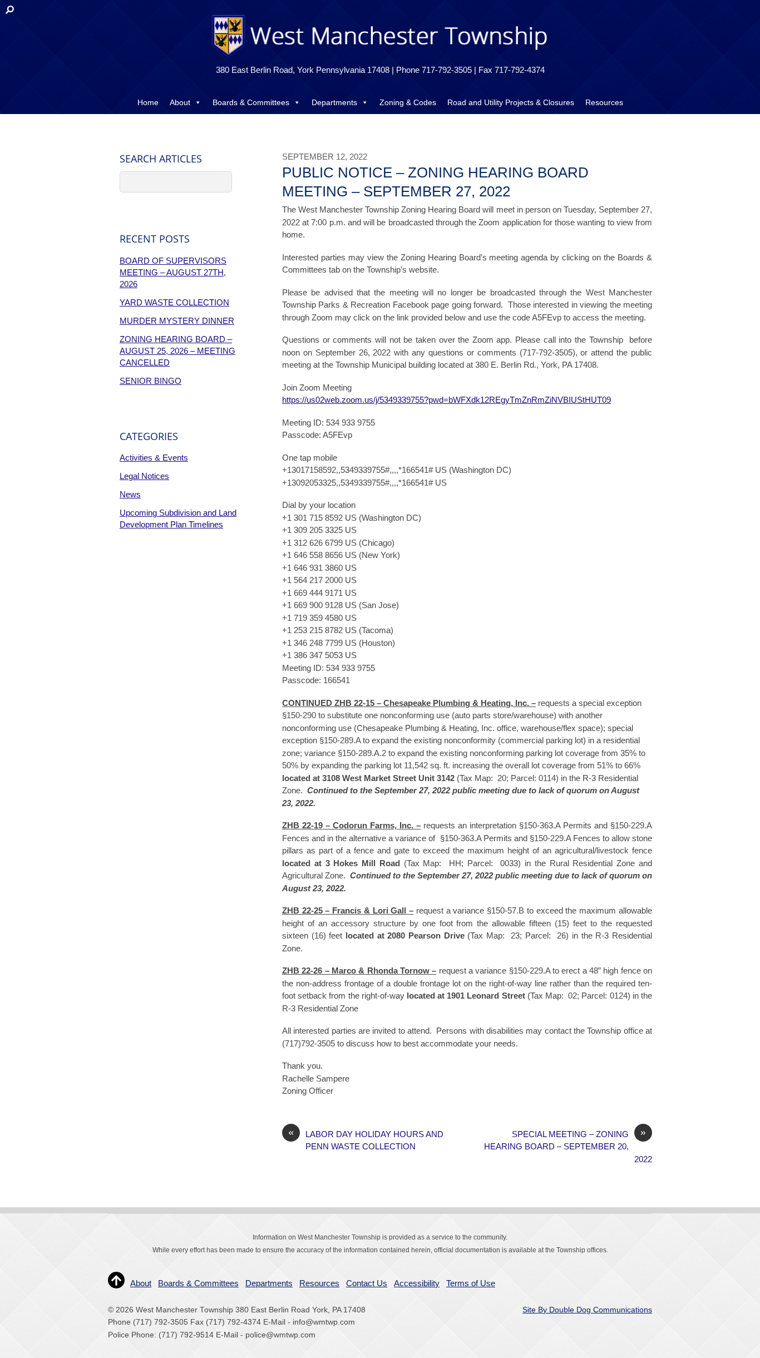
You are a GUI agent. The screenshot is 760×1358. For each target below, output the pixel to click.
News (130, 494)
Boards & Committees (251, 102)
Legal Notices (144, 476)
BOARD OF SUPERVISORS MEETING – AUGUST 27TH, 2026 (173, 272)
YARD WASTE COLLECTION (174, 302)
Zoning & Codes (407, 102)
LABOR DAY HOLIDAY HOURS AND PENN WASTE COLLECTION (365, 1140)
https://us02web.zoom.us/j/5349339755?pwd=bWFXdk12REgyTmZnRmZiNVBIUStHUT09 (446, 399)
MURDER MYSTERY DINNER (177, 320)
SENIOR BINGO (150, 381)
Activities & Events (154, 457)
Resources (604, 102)
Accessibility (417, 1283)
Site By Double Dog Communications (587, 1310)
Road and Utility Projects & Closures (510, 102)
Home (148, 102)
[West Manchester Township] (378, 56)
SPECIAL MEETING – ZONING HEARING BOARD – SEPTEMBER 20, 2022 (568, 1146)
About (180, 102)
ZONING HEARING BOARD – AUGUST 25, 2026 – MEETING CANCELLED (177, 350)
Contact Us (380, 124)
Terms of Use (470, 1283)
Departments (334, 102)
